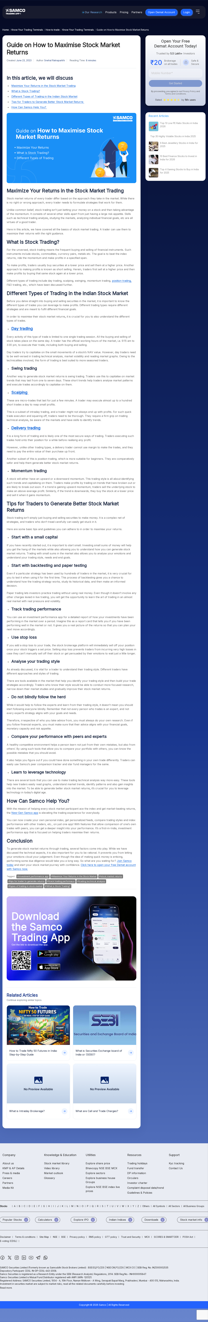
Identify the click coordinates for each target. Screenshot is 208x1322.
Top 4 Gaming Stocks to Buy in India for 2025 (179, 171)
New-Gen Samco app (24, 812)
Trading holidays (137, 1163)
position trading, (122, 280)
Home (5, 29)
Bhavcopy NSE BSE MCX (101, 1168)
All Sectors (174, 1206)
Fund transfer (135, 1168)
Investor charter (137, 1183)
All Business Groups (193, 1206)
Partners (136, 12)
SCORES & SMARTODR (166, 1236)
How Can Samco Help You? (29, 107)
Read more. (6, 1287)
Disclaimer (5, 1236)
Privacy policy (77, 1236)
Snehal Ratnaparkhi (54, 60)
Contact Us (176, 1168)
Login (186, 12)
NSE (55, 1236)
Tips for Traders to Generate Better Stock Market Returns (47, 101)
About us (8, 1163)
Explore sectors (95, 1173)
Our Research (93, 12)
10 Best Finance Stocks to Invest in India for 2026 (178, 158)
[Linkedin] (24, 1259)
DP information (136, 1173)
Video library (52, 1168)
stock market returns (111, 876)
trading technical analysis (92, 881)
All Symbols (159, 1206)
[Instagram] (17, 1259)
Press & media (11, 1173)
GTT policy (111, 1236)
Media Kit (8, 1187)
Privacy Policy (189, 91)
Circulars (132, 1178)
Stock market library (56, 1163)
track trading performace (62, 881)
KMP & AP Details (13, 1168)
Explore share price (98, 1163)
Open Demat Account (161, 12)
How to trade (53, 29)
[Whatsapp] (45, 1259)
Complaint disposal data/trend (145, 1187)
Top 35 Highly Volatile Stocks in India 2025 (173, 136)
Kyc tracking (176, 1163)
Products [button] (111, 12)
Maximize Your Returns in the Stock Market (75, 876)
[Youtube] (31, 1259)
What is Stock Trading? (25, 91)
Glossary (49, 1178)
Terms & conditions (25, 1236)
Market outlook (53, 1173)
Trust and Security (131, 1236)
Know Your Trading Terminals (27, 29)
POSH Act (188, 1236)
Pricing (124, 12)
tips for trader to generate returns (27, 881)
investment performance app (34, 876)
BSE (63, 1236)
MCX (147, 1236)
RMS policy (95, 1236)
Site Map (44, 1236)
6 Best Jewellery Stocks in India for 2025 (179, 145)
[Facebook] (3, 1259)
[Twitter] (10, 1259)
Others (146, 1206)
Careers (7, 1178)
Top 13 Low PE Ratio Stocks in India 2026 (179, 125)
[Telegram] (38, 1259)
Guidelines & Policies (139, 1192)
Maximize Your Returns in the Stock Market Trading (43, 85)
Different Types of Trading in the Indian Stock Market (44, 96)
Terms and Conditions (175, 94)
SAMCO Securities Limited (14, 1267)
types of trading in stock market (26, 886)
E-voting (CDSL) (8, 1241)
